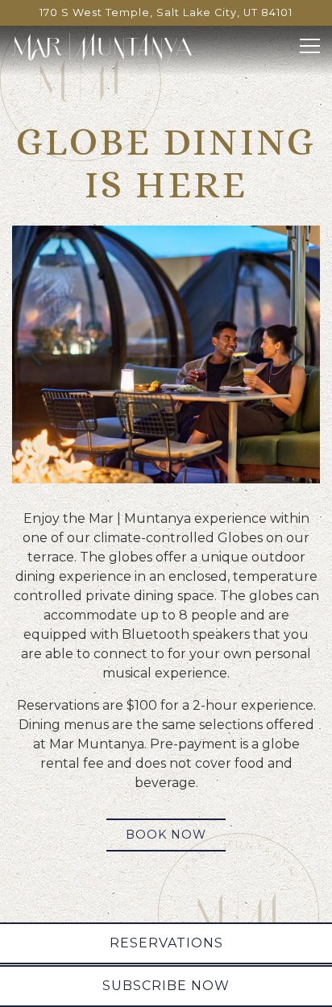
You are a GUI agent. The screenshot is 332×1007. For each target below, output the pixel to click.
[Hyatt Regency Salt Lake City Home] (102, 47)
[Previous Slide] (35, 354)
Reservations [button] (166, 943)
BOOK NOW (166, 834)
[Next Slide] (296, 354)
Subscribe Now (166, 985)
